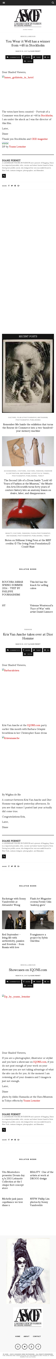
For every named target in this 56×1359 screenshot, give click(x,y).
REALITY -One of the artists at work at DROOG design (41, 1175)
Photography (22, 420)
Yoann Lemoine (17, 146)
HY (3, 605)
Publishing (35, 420)
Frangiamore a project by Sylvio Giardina (39, 937)
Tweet (41, 476)
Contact (37, 1336)
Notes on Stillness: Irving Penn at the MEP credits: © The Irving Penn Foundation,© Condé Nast (28, 543)
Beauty (8, 533)
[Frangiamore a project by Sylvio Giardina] (42, 919)
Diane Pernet (35, 51)
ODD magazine (39, 138)
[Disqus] (28, 228)
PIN (48, 57)
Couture (21, 471)
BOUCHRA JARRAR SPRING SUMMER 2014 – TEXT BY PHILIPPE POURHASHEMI (12, 588)
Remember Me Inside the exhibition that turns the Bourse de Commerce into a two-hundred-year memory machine (28, 427)
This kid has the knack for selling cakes (39, 585)
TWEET (38, 57)
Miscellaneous (28, 36)
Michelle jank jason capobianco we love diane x (12, 1202)
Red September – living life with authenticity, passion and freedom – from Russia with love (13, 941)
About (26, 1336)
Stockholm (47, 115)
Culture (12, 417)
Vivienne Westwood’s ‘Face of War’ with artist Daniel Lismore (41, 608)
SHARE (27, 57)
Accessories (10, 471)
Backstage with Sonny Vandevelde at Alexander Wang (14, 901)
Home (17, 1336)
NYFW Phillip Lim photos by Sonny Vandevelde (39, 1202)
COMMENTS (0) (14, 57)
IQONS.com (33, 725)
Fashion (39, 471)
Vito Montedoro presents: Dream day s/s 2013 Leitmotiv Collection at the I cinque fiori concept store (13, 1179)
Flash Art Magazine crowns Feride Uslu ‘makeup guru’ (40, 901)
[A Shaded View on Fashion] (28, 18)
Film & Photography (26, 417)
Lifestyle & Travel (40, 473)
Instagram (42, 417)
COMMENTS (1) (15, 650)
